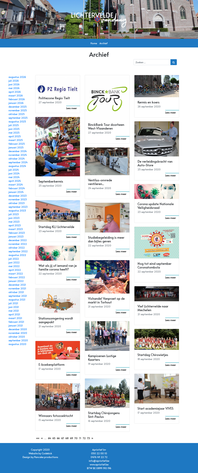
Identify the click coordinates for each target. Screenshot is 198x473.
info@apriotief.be (99, 460)
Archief (103, 43)
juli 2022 (14, 258)
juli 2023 (14, 214)
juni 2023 (14, 217)
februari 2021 (16, 321)
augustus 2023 (17, 210)
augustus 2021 (17, 299)
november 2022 (18, 243)
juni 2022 (14, 262)
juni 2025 (14, 128)
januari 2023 (16, 236)
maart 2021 (15, 318)
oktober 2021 (16, 292)
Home (93, 43)
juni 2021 (14, 307)
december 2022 (18, 240)
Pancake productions (46, 457)
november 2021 (17, 288)
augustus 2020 (17, 344)
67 (62, 438)
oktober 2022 (17, 247)
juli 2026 (14, 80)
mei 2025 (14, 132)
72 (84, 438)
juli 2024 (14, 169)
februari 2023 (17, 232)
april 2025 (15, 136)
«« (37, 438)
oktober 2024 (17, 158)
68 (67, 438)
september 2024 (18, 162)
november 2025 (18, 110)
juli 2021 (13, 303)
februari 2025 (17, 143)
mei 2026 (14, 88)
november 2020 (18, 333)
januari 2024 (16, 192)
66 (58, 438)
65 (53, 438)
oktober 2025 (17, 114)
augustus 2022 (17, 255)
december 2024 (18, 151)
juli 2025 (14, 125)
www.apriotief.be (99, 464)
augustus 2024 (17, 166)
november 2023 (18, 199)
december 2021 (17, 284)
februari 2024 (17, 188)
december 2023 (18, 195)
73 (88, 438)
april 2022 (15, 269)
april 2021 (14, 314)
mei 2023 (14, 221)
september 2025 (18, 117)
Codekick (47, 453)
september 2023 (18, 206)
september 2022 (18, 251)
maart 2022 (16, 273)
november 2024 (18, 154)
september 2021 (18, 295)
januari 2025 (16, 147)
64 (49, 438)
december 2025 (18, 106)
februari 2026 (17, 99)
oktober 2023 (17, 203)
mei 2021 (14, 310)
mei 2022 (14, 266)
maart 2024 (16, 184)
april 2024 (15, 180)
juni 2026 (14, 84)
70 (75, 438)
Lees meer (71, 108)
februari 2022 (17, 277)
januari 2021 (16, 325)
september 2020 (18, 340)
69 (71, 438)
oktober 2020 (17, 336)
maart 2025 (16, 140)
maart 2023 (16, 229)
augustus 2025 (17, 121)
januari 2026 (16, 102)
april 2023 (15, 225)
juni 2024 (14, 173)
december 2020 (18, 329)
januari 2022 (16, 281)
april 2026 (15, 91)
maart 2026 (16, 95)
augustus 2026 (17, 77)
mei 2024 (14, 177)
